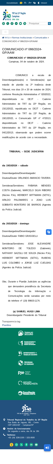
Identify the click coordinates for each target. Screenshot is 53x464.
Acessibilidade (12, 3)
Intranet (44, 3)
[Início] (26, 14)
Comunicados (40, 37)
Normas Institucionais (22, 37)
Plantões (6, 325)
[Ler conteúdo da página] (47, 447)
